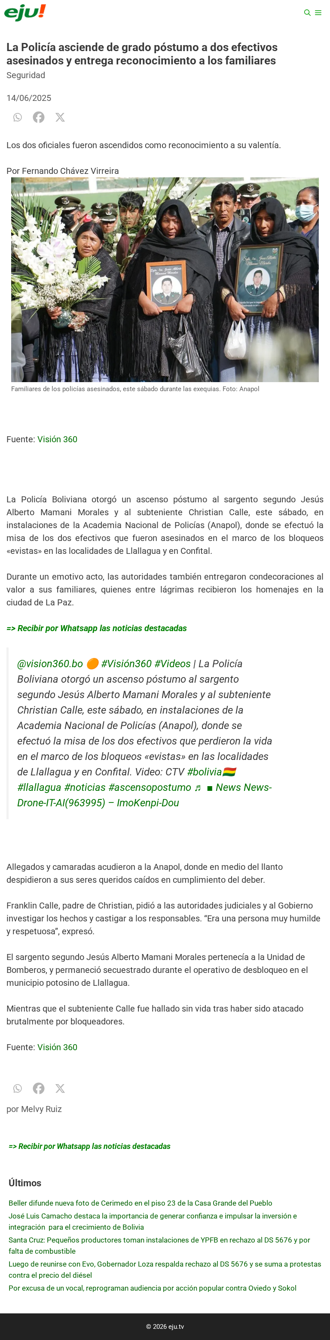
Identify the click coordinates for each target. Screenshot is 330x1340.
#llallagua (39, 787)
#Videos (172, 664)
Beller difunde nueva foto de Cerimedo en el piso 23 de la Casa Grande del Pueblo (140, 1203)
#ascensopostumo (149, 787)
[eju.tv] (25, 13)
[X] (60, 117)
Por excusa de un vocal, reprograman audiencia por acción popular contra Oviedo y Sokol (152, 1288)
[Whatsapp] (17, 117)
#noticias (85, 787)
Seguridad (25, 75)
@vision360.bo (50, 664)
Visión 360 (57, 439)
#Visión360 (126, 664)
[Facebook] (39, 117)
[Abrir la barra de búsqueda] (307, 13)
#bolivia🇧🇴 (211, 772)
